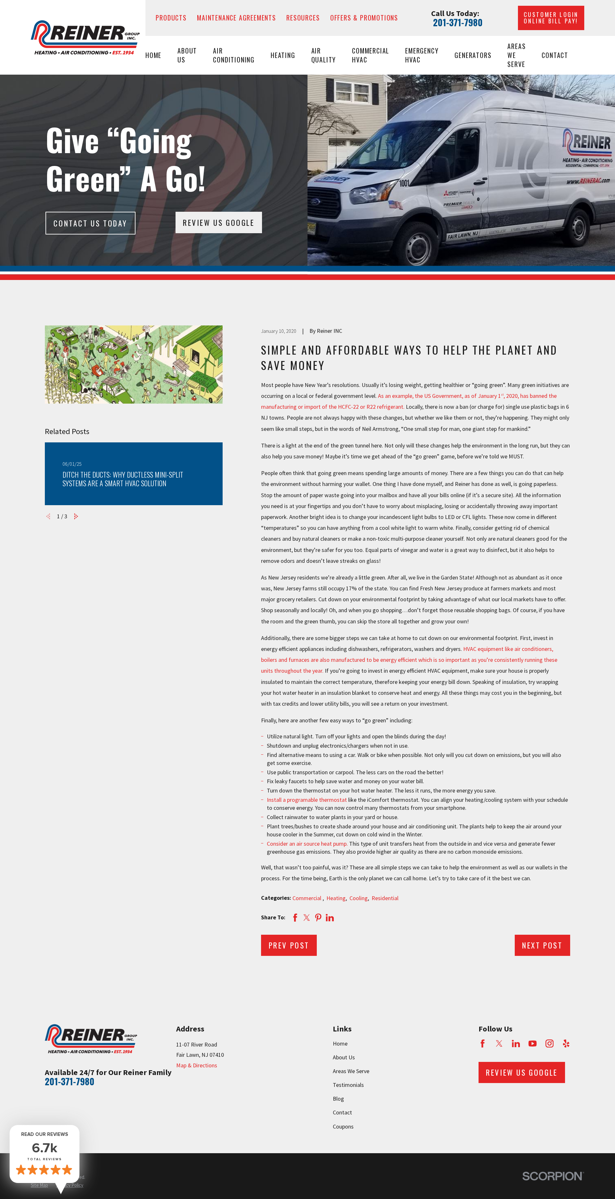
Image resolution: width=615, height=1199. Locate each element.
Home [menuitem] (153, 55)
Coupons (343, 1126)
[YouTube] (533, 1043)
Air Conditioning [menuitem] (234, 55)
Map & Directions (196, 1065)
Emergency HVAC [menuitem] (422, 55)
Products (171, 17)
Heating (336, 898)
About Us (344, 1057)
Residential (385, 898)
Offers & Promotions (364, 17)
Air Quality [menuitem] (323, 55)
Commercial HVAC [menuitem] (370, 55)
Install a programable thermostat (307, 799)
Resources (303, 17)
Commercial (307, 898)
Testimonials (348, 1084)
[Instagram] (549, 1043)
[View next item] (76, 516)
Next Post (542, 945)
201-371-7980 (458, 22)
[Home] (85, 37)
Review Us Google (219, 222)
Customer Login (551, 17)
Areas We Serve (351, 1071)
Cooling (358, 898)
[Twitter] (499, 1043)
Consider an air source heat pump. (307, 843)
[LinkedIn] (516, 1043)
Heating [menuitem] (283, 55)
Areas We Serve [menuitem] (516, 55)
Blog (338, 1098)
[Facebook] (483, 1043)
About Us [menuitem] (187, 55)
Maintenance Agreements (236, 17)
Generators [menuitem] (473, 55)
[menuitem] (39, 1185)
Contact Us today (90, 223)
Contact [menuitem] (555, 55)
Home (340, 1043)
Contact (342, 1112)
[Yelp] (566, 1043)
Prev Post (289, 945)
